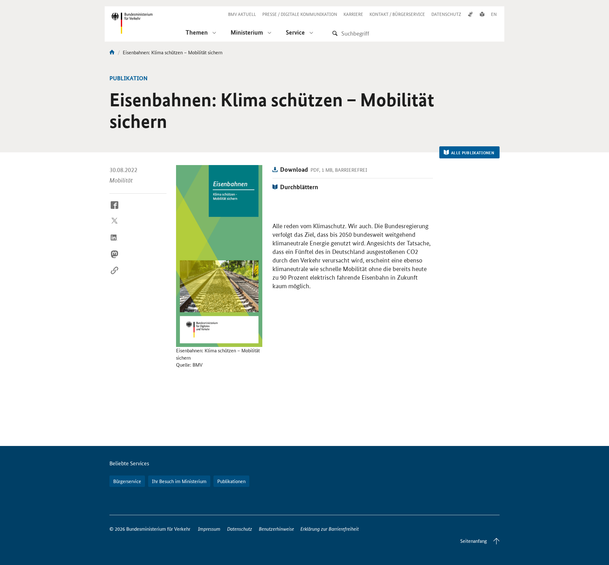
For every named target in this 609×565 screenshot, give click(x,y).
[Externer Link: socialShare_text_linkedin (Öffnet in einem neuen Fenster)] (114, 242)
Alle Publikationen (472, 153)
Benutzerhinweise (276, 528)
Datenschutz (239, 528)
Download (294, 169)
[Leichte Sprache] (482, 14)
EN (494, 14)
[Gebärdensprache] (470, 14)
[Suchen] (335, 33)
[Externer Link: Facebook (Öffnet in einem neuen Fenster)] (114, 210)
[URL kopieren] (114, 275)
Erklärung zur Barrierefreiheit (329, 528)
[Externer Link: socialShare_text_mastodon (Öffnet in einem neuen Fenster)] (114, 259)
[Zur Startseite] (112, 52)
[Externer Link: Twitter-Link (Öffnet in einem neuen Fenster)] (114, 226)
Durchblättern (299, 187)
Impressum (209, 528)
